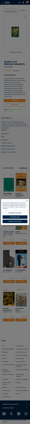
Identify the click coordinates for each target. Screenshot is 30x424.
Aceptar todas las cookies (14, 221)
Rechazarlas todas (15, 217)
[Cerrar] (27, 201)
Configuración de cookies (15, 212)
